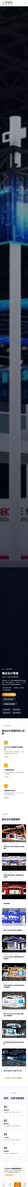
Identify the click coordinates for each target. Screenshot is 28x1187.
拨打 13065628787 (8, 699)
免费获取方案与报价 (9, 694)
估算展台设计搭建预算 (9, 704)
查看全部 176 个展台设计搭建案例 (14, 1078)
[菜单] (24, 3)
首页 (3, 669)
